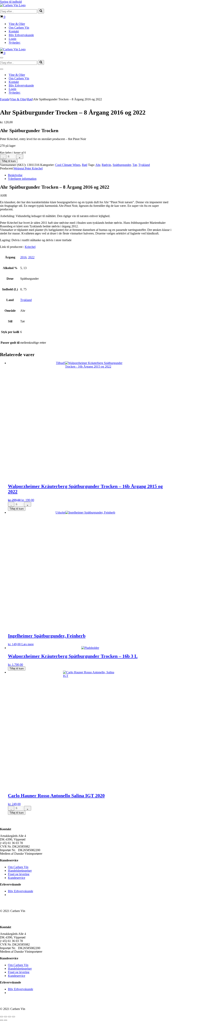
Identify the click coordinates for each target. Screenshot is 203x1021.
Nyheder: (14, 42)
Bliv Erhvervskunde (21, 35)
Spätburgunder (122, 165)
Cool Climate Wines (67, 165)
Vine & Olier (17, 23)
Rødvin (106, 165)
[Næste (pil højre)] (5, 1020)
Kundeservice (16, 877)
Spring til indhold (11, 1)
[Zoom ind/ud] (1, 1016)
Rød (30, 99)
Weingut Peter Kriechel (28, 168)
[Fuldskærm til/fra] (5, 1016)
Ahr (97, 165)
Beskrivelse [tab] (15, 175)
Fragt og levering (18, 874)
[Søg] (41, 11)
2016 (23, 257)
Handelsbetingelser (20, 870)
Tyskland (144, 165)
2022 (31, 257)
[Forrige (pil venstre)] (1, 1020)
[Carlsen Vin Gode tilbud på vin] (13, 5)
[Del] (9, 1016)
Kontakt (14, 31)
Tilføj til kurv (9, 161)
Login (12, 38)
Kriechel (30, 246)
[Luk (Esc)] (13, 1016)
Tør (134, 165)
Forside (4, 99)
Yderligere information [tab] (22, 178)
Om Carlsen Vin (19, 27)
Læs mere (27, 644)
